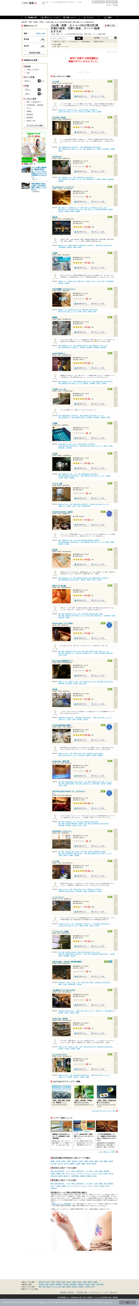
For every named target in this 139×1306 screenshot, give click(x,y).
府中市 (89, 1163)
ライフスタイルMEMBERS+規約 (102, 1297)
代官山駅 (79, 984)
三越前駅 (102, 417)
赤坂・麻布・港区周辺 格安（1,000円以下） (70, 954)
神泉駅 (60, 984)
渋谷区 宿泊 (61, 982)
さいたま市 (57, 1286)
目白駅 (93, 580)
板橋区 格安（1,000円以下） (81, 504)
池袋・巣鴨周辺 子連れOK (80, 345)
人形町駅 (103, 383)
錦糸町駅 (69, 247)
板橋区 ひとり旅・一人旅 (65, 504)
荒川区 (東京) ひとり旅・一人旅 (67, 444)
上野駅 (60, 150)
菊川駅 (94, 311)
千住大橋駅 (87, 111)
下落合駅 (99, 580)
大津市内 (88, 1286)
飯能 (63, 1286)
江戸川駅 (96, 925)
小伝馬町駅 (92, 383)
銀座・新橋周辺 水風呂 (78, 417)
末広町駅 (60, 211)
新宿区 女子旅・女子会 (89, 681)
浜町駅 (90, 311)
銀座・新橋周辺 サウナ (64, 417)
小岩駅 (91, 925)
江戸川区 (53, 1163)
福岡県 (95, 1282)
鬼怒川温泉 (99, 1284)
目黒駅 (77, 1012)
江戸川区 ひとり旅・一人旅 (65, 923)
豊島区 (96, 1161)
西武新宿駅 (61, 683)
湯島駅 (72, 211)
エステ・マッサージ (77, 1173)
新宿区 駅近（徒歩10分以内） (105, 681)
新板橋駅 (71, 477)
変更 (42, 39)
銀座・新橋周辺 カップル (65, 381)
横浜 (40, 1286)
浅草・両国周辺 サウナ (89, 149)
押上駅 (103, 281)
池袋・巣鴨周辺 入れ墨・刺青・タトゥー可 (92, 476)
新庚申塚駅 (89, 347)
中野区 (86, 1161)
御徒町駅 (77, 211)
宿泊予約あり (86, 41)
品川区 (58, 1161)
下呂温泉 (65, 1284)
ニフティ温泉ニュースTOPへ (107, 1152)
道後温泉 (80, 1284)
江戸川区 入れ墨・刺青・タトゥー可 (68, 925)
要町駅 (69, 506)
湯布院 (93, 1284)
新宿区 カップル (62, 681)
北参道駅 (94, 755)
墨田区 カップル (62, 245)
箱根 (46, 1284)
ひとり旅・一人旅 (91, 1171)
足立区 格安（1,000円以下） (90, 109)
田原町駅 (112, 149)
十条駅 (105, 446)
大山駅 (74, 506)
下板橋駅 (60, 477)
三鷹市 (78, 1163)
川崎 (44, 1286)
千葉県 (53, 1282)
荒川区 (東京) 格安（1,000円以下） (86, 444)
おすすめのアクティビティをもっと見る (104, 1111)
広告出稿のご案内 (82, 1292)
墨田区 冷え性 (81, 281)
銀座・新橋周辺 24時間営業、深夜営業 (88, 540)
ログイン (109, 5)
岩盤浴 (60, 1176)
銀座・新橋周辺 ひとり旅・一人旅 (67, 540)
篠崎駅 (81, 925)
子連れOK (54, 1176)
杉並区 (91, 1161)
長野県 (85, 1282)
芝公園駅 (70, 855)
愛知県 (90, 1282)
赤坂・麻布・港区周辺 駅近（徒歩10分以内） (70, 782)
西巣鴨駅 (103, 347)
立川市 (66, 1163)
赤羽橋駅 (109, 783)
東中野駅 (79, 719)
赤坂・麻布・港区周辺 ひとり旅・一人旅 (69, 613)
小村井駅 (66, 283)
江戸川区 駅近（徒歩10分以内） (101, 923)
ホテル (68, 1173)
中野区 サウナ (62, 719)
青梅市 (83, 1163)
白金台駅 (112, 954)
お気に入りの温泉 (98, 2)
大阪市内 (74, 1286)
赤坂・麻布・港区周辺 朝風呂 (66, 783)
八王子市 (60, 1163)
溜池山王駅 (61, 617)
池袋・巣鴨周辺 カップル (65, 345)
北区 (101, 1161)
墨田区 (53, 1161)
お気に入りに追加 (99, 96)
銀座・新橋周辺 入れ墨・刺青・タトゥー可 (70, 383)
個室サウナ (66, 1176)
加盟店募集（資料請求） (67, 1292)
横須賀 (49, 1286)
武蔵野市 (72, 1163)
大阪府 (74, 1282)
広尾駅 (60, 956)
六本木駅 (102, 783)
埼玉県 (47, 1282)
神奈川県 (41, 1282)
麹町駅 (67, 617)
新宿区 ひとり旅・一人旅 (75, 681)
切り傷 (94, 1176)
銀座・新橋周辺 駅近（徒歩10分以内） (102, 381)
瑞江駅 (86, 925)
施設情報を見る (81, 96)
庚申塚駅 (82, 347)
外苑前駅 (87, 755)
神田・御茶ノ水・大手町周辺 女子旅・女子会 (70, 209)
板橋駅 (66, 477)
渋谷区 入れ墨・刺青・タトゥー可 (85, 1011)
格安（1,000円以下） (78, 1171)
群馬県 (63, 1282)
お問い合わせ (114, 1292)
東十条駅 (110, 446)
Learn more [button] (108, 1302)
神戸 (93, 1286)
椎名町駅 (83, 580)
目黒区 (63, 1161)
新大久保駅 (69, 683)
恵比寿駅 (73, 956)
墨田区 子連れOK (73, 245)
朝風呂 (89, 1176)
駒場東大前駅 (71, 984)
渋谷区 (81, 1161)
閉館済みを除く (99, 41)
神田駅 (108, 417)
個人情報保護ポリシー (64, 1297)
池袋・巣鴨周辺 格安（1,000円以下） (68, 347)
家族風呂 (30, 117)
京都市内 (81, 1286)
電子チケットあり (59, 41)
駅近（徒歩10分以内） (58, 1171)
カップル (94, 1173)
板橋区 (106, 1161)
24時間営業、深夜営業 (78, 1176)
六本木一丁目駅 (62, 655)
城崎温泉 (59, 1284)
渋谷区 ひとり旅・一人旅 (73, 982)
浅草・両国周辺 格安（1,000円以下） (68, 147)
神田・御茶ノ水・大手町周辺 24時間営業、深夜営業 (98, 209)
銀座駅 (112, 542)
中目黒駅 (73, 1048)
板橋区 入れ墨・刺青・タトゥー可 (99, 504)
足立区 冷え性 (62, 109)
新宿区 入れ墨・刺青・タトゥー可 (67, 755)
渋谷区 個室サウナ (110, 1011)
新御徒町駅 (106, 149)
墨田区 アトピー (62, 281)
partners (41, 1302)
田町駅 (65, 855)
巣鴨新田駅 (97, 347)
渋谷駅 (65, 984)
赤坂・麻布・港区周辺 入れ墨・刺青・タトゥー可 (71, 615)
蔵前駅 (98, 179)
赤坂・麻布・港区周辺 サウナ (95, 615)
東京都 (69, 1282)
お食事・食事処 (56, 1173)
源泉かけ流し (31, 121)
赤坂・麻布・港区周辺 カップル (67, 821)
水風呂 (101, 1171)
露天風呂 (106, 1171)
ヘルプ (106, 1292)
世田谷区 (75, 1161)
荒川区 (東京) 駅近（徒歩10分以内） (68, 446)
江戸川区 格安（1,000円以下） (82, 923)
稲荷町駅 (99, 149)
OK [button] (127, 1302)
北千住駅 (80, 111)
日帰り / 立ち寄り (33, 70)
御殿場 (68, 1286)
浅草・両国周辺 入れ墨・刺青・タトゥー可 (70, 149)
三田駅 (60, 855)
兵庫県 (58, 1282)
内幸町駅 (66, 544)
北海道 (79, 1282)
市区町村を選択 (34, 53)
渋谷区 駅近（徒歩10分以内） (103, 982)
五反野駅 (98, 111)
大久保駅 (75, 683)
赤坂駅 (113, 615)
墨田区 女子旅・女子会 (74, 309)
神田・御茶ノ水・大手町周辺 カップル (68, 207)
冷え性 (100, 1173)
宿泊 (63, 1173)
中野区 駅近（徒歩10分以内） (83, 717)
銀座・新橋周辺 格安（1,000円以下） (68, 415)
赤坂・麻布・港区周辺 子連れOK (67, 952)
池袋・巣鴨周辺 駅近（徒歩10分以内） (69, 476)
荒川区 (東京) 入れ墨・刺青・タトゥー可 (90, 446)
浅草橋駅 (60, 181)
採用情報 (115, 1297)
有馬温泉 (52, 1284)
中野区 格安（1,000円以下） (66, 717)
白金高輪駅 (66, 956)
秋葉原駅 (66, 211)
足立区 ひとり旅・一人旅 (74, 109)
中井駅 (74, 719)
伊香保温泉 (73, 1284)
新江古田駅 (79, 891)
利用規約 (89, 1297)
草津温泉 (41, 1284)
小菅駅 (93, 111)
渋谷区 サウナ (99, 1011)
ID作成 (115, 5)
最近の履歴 (112, 2)
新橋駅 (107, 542)
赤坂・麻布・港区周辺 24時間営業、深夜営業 (70, 823)
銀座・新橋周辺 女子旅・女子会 (82, 381)
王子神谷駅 (69, 447)
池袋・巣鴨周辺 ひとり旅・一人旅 (98, 345)
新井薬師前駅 (91, 891)
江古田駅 (99, 891)
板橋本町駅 (61, 447)
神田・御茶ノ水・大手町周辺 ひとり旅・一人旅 (94, 207)
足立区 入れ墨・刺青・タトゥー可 (67, 111)
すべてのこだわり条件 (35, 125)
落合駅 (69, 719)
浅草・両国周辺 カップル (65, 177)
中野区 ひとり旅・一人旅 (65, 889)
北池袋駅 (108, 476)
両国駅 (75, 247)
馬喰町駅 (85, 383)
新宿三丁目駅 (82, 683)
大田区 (69, 1161)
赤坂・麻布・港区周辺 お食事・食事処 (92, 613)
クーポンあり (73, 41)
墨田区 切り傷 (72, 281)
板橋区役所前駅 (86, 506)
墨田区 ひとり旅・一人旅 (93, 281)
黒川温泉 (87, 1284)
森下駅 (85, 311)
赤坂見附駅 (107, 615)
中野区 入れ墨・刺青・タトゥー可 (102, 717)
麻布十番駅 (96, 783)
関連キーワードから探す (29, 1289)
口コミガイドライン (95, 1292)
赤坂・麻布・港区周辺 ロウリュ (84, 653)
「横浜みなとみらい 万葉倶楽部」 (61, 1204)
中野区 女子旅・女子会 (79, 889)
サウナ (68, 1171)
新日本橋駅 (96, 417)
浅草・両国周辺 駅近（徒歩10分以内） (90, 147)
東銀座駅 (60, 544)
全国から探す (41, 33)
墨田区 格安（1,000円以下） (87, 245)
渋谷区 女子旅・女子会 (89, 1046)
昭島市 (94, 1163)
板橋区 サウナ (62, 506)
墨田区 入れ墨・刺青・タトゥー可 (67, 311)
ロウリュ (87, 1173)
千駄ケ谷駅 (81, 755)
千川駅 (79, 506)
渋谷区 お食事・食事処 (87, 982)
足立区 (111, 1161)
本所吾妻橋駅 (62, 247)
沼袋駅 (85, 891)
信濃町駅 (100, 755)
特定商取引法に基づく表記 (78, 1297)
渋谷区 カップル (62, 1046)
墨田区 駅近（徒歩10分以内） (104, 245)
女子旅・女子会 (108, 1173)
